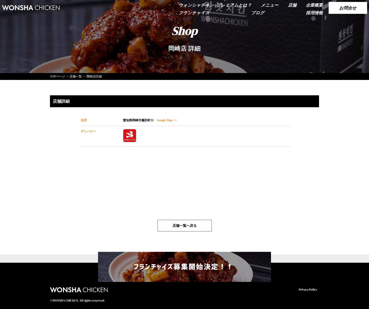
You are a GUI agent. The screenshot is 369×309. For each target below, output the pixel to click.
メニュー (269, 5)
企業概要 (314, 5)
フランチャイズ (194, 13)
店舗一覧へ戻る (185, 226)
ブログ (257, 13)
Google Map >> (167, 120)
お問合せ (348, 8)
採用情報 (314, 13)
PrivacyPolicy (307, 289)
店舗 (292, 5)
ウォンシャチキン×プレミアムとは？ (215, 5)
